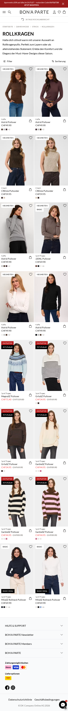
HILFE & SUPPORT (15, 625)
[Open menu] (3, 12)
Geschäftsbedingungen (47, 699)
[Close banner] (63, 3)
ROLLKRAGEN (48, 26)
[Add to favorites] (30, 68)
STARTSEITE (8, 26)
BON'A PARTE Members (18, 643)
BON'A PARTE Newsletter (19, 634)
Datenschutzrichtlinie (20, 699)
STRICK (35, 26)
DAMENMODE (22, 26)
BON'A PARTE (13, 652)
